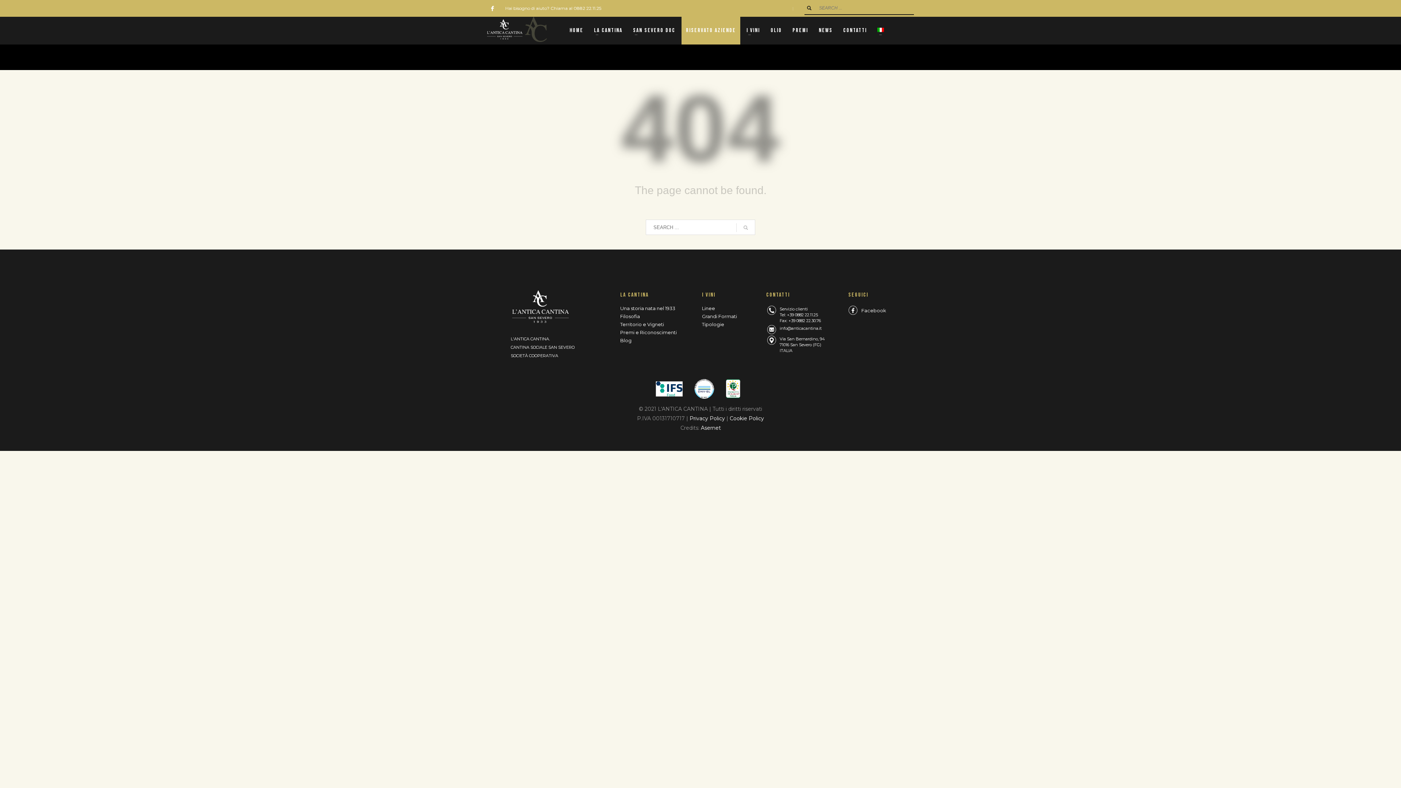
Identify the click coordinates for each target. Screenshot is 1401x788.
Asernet (711, 428)
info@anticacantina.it (801, 328)
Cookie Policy (747, 418)
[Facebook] (492, 8)
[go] (809, 8)
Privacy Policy (708, 418)
